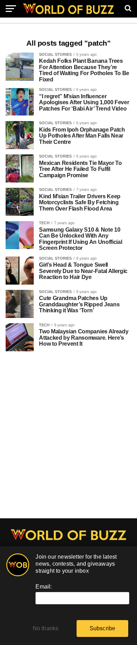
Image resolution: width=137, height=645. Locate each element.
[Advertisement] (68, 438)
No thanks (46, 628)
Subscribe (103, 628)
